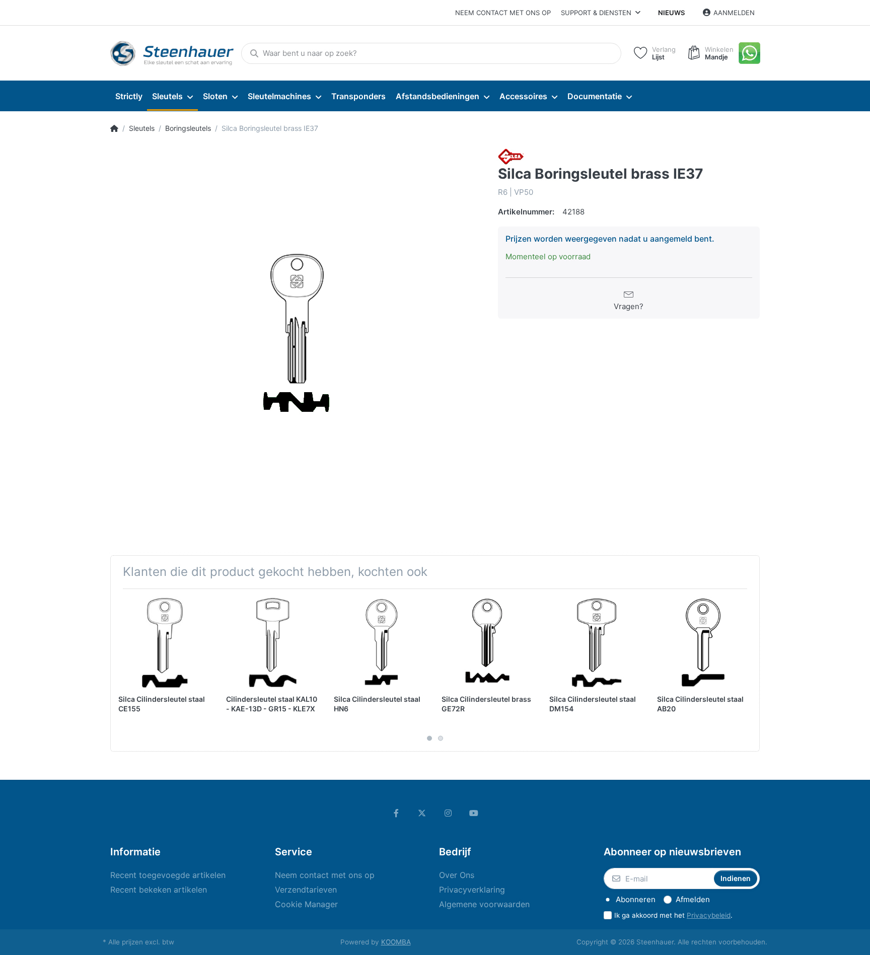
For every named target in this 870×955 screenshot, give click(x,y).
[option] (296, 335)
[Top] (114, 128)
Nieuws (671, 13)
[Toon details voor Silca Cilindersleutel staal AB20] (703, 643)
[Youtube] (474, 813)
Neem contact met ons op (503, 13)
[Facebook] (396, 813)
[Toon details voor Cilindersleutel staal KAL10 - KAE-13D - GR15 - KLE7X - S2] (272, 643)
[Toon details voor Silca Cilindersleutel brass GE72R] (488, 643)
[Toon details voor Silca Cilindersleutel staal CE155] (164, 643)
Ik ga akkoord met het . (673, 915)
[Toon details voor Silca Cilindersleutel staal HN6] (380, 643)
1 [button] (429, 738)
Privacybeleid (709, 915)
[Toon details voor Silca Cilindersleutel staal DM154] (595, 643)
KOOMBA (396, 942)
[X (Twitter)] (422, 813)
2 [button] (440, 738)
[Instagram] (448, 813)
